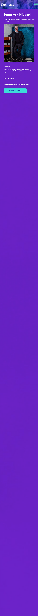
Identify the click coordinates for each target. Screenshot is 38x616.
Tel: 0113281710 (9, 78)
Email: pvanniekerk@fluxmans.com (16, 85)
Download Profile (15, 91)
